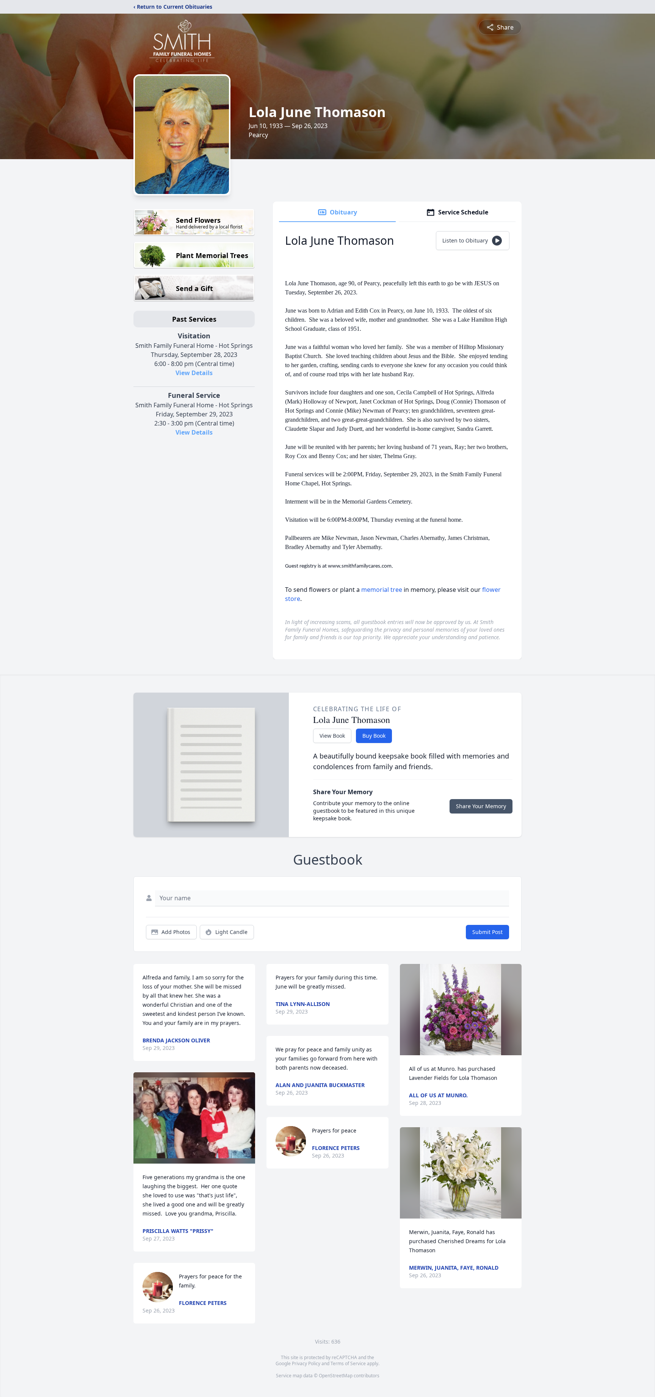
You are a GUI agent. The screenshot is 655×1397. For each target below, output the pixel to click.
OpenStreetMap (336, 1375)
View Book (332, 735)
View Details (194, 373)
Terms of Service (348, 1363)
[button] (194, 1118)
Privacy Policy (306, 1363)
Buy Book (373, 735)
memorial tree (381, 589)
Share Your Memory (481, 806)
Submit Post (487, 932)
